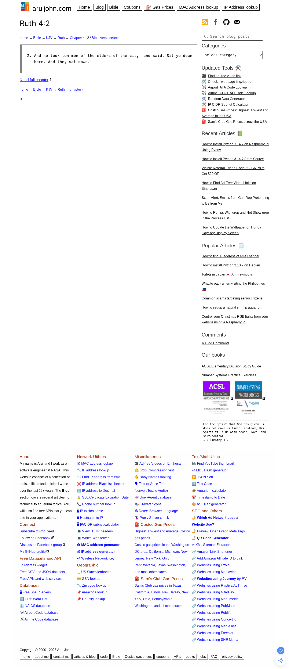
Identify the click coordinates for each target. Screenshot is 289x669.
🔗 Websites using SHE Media (215, 639)
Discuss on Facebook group (41, 545)
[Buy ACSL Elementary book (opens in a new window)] (218, 399)
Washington (176, 565)
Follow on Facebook (35, 538)
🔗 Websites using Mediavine (214, 572)
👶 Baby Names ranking (153, 477)
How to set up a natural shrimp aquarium (232, 307)
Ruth (61, 38)
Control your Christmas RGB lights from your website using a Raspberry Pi (235, 319)
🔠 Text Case (202, 484)
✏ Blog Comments (215, 343)
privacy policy (232, 656)
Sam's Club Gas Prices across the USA (237, 121)
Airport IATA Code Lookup (227, 87)
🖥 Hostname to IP (90, 517)
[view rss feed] (205, 23)
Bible (113, 7)
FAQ (214, 656)
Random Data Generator (226, 99)
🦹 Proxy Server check (152, 517)
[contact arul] (237, 23)
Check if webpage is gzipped (229, 81)
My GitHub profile (33, 551)
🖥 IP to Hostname (90, 511)
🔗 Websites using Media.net (214, 626)
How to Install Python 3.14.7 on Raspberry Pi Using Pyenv (235, 147)
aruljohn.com (52, 8)
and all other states (168, 606)
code (104, 656)
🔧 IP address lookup (93, 470)
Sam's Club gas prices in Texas (158, 585)
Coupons (132, 7)
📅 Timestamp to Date (208, 497)
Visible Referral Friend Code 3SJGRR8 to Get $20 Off (233, 171)
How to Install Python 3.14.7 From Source (233, 159)
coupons (162, 656)
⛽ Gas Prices (159, 7)
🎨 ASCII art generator (209, 504)
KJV (49, 38)
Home (84, 7)
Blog (99, 7)
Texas (161, 565)
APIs (177, 656)
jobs (203, 656)
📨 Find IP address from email (99, 477)
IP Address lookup (241, 7)
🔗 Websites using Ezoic (210, 565)
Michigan (172, 551)
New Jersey (171, 592)
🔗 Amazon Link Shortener (212, 551)
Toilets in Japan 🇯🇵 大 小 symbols (227, 274)
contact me (61, 656)
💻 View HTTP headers (95, 531)
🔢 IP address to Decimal (96, 490)
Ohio (165, 558)
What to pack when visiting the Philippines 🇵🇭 (233, 286)
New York (153, 558)
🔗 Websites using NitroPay (213, 592)
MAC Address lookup (198, 7)
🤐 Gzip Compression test (154, 470)
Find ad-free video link (224, 76)
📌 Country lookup (91, 599)
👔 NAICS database (35, 606)
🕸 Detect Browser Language (156, 511)
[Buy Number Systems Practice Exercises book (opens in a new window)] (250, 399)
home (24, 38)
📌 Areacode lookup (92, 592)
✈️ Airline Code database (39, 619)
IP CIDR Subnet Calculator (228, 104)
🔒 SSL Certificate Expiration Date (103, 497)
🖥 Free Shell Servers (35, 592)
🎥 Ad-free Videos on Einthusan (159, 463)
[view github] (226, 23)
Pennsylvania (145, 565)
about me (42, 656)
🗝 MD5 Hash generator (209, 470)
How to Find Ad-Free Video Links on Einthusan (229, 185)
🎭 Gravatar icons (148, 504)
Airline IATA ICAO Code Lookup (232, 93)
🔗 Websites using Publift (211, 612)
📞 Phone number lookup (96, 504)
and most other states (151, 572)
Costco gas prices (138, 656)
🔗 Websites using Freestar (212, 633)
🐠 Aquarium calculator (209, 490)
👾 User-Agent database (153, 497)
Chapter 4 (77, 38)
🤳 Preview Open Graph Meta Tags (218, 531)
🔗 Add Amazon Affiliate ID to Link (217, 558)
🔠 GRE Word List (33, 599)
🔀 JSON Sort (202, 477)
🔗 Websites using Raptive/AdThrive (219, 585)
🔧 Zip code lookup (91, 585)
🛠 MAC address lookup (95, 463)
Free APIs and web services (41, 578)
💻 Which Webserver (93, 538)
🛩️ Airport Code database (39, 612)
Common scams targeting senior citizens (232, 298)
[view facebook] (215, 23)
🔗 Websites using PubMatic (213, 606)
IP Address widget (33, 565)
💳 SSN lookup (88, 578)
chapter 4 (77, 89)
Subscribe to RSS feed (37, 531)
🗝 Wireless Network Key (95, 558)
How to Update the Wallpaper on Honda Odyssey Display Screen (231, 230)
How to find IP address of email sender (230, 256)
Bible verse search (106, 38)
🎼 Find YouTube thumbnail (213, 463)
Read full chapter (34, 80)
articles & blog (85, 656)
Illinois (156, 592)
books (190, 656)
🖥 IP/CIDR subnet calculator (98, 524)
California (156, 551)
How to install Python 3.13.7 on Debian (231, 265)
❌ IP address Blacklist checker (100, 484)
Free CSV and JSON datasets (42, 572)
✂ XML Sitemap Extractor (211, 545)
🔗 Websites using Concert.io (214, 619)
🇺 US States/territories (94, 572)
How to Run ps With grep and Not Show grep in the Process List (235, 215)
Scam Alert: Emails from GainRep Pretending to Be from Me (235, 200)
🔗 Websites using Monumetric (215, 599)
